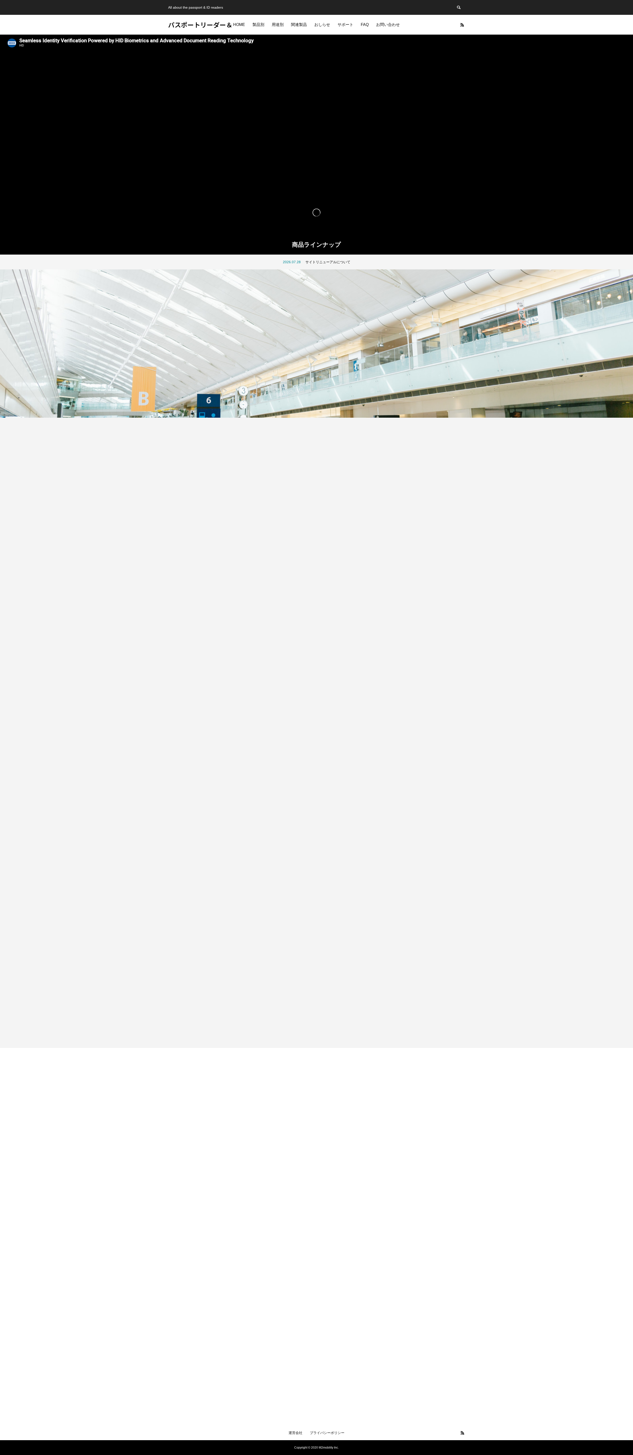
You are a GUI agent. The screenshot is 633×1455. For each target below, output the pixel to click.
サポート (345, 24)
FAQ (365, 24)
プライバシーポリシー (327, 1433)
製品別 (258, 24)
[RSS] (462, 25)
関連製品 (299, 24)
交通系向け (175, 999)
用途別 (278, 24)
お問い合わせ (388, 24)
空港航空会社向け (180, 621)
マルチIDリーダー (180, 905)
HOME (239, 24)
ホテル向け (175, 527)
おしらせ (322, 24)
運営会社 (295, 1433)
